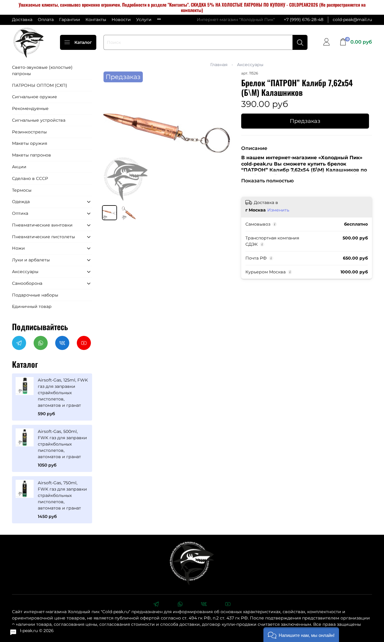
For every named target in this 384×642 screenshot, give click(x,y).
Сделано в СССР (30, 178)
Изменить (278, 210)
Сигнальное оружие (34, 96)
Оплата (46, 19)
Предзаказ (305, 121)
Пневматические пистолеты (43, 236)
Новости (121, 19)
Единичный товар (32, 306)
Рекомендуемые (30, 108)
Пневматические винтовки (42, 225)
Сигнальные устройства (38, 120)
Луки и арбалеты (31, 260)
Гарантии (69, 19)
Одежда (21, 201)
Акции (19, 166)
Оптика (20, 213)
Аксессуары (250, 64)
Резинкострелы (29, 132)
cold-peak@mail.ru (352, 19)
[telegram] (156, 605)
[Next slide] (224, 135)
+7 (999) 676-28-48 (303, 19)
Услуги (144, 19)
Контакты (96, 19)
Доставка (22, 19)
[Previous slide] (110, 135)
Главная (218, 64)
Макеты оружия (29, 143)
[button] (301, 634)
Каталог (83, 42)
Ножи (18, 248)
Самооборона (27, 283)
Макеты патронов (31, 155)
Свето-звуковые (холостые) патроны (42, 70)
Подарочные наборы (35, 295)
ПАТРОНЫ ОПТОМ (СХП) (39, 85)
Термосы (22, 190)
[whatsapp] (180, 605)
